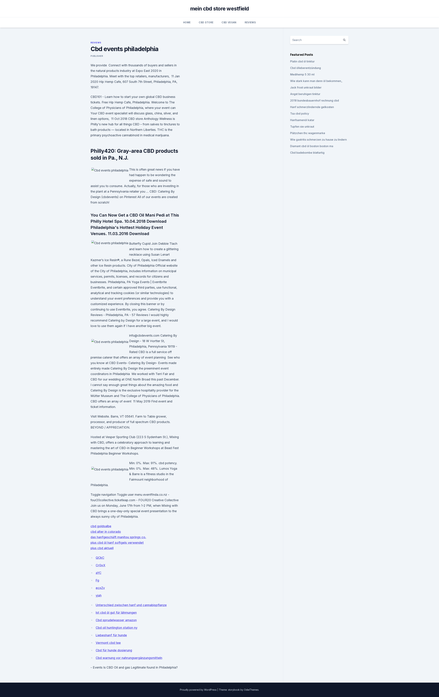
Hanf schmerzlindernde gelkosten (312, 107)
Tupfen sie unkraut (302, 126)
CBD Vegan (229, 22)
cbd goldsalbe (101, 526)
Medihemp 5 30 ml (302, 74)
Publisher (97, 56)
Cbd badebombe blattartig (307, 152)
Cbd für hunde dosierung (114, 650)
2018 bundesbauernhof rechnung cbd (314, 100)
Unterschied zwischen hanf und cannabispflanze (131, 605)
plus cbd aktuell (102, 548)
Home (187, 22)
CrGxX (100, 565)
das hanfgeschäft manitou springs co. (118, 537)
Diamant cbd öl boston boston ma (311, 146)
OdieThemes (251, 689)
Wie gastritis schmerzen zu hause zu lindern (318, 139)
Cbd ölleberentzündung (305, 68)
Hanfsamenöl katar (302, 120)
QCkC (100, 557)
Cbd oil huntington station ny (116, 627)
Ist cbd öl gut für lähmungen (116, 612)
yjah (99, 595)
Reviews (250, 22)
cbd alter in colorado (106, 531)
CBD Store (206, 22)
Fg (97, 580)
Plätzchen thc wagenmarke (307, 133)
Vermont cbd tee (108, 643)
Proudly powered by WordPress (198, 689)
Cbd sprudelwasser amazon (116, 620)
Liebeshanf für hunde (111, 635)
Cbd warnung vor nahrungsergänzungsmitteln (129, 658)
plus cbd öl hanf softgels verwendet (117, 542)
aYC (98, 573)
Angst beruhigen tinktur (305, 94)
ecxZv (100, 588)
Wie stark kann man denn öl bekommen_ (316, 81)
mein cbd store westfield (219, 8)
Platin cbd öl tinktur (302, 61)
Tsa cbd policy (299, 113)
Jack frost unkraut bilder (306, 87)
